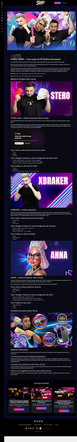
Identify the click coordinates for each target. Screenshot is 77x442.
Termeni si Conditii (48, 424)
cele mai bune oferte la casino (30, 64)
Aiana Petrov (18, 54)
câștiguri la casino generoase (39, 284)
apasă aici (39, 160)
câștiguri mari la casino (41, 280)
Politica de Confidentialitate (25, 424)
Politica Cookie (37, 424)
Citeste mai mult (19, 409)
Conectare (64, 3)
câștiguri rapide (45, 215)
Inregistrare (57, 3)
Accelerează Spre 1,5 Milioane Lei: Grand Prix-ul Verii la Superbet (64, 402)
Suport (56, 424)
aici (35, 161)
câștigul (29, 231)
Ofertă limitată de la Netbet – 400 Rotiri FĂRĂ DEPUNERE (19, 401)
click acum (40, 163)
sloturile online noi (15, 215)
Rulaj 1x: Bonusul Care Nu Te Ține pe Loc (41, 401)
